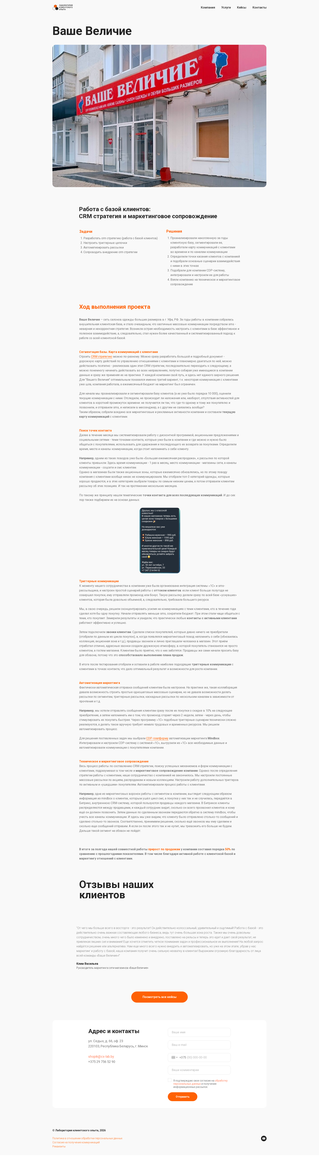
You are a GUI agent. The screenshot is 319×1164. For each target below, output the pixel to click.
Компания (208, 7)
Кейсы (241, 7)
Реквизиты (59, 1146)
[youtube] (264, 1138)
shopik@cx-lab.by (101, 1056)
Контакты (260, 7)
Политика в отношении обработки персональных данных (87, 1138)
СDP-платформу (157, 738)
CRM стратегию (101, 356)
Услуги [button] (226, 7)
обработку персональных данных (200, 1082)
